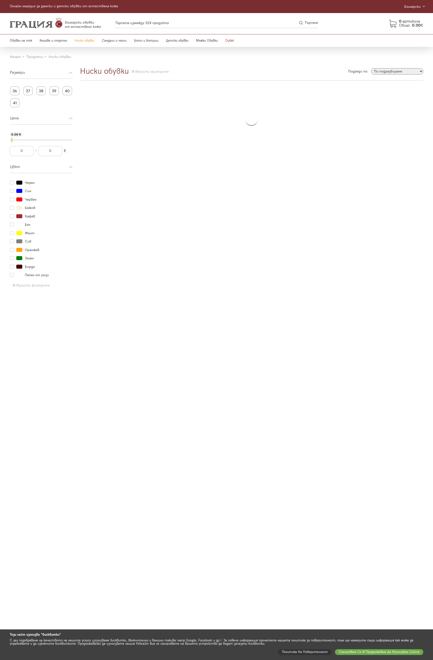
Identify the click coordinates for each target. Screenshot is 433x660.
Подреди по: (358, 71)
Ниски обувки (84, 41)
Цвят (15, 167)
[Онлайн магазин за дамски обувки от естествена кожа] (36, 23)
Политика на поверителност (305, 652)
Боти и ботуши (146, 41)
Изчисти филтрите (33, 285)
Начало (15, 57)
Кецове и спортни (53, 41)
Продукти (34, 57)
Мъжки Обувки (207, 41)
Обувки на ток (21, 41)
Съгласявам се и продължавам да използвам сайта (379, 652)
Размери (17, 72)
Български (413, 7)
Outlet (229, 41)
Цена (14, 118)
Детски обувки (177, 41)
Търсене (311, 23)
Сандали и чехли (114, 41)
